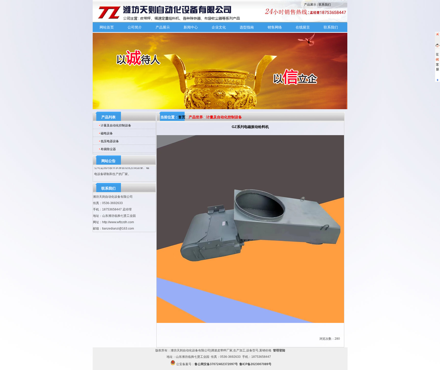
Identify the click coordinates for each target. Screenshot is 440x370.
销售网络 (275, 27)
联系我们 (325, 4)
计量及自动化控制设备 (116, 125)
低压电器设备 (110, 141)
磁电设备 (107, 133)
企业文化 (219, 27)
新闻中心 (191, 27)
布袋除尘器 (108, 149)
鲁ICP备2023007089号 (255, 364)
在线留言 (303, 27)
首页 (181, 117)
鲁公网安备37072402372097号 (216, 364)
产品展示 (310, 4)
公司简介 (135, 27)
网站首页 (107, 27)
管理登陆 (279, 350)
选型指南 (247, 27)
